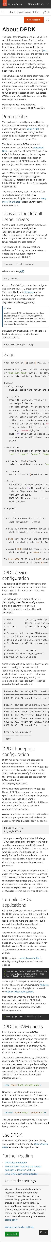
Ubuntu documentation (39, 4)
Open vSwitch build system (19, 991)
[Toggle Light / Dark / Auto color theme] (44, 12)
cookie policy (11, 1219)
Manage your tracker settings (19, 1227)
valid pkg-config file (29, 958)
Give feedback (33, 20)
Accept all (12, 1234)
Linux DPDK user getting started (21, 1174)
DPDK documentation (16, 1162)
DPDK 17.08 (32, 129)
